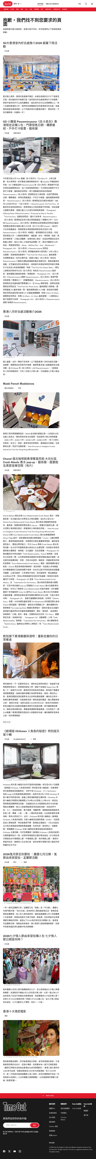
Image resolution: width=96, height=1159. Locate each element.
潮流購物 (36, 9)
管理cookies (53, 1135)
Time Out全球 (76, 1108)
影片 (42, 9)
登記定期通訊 (65, 1108)
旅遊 (31, 9)
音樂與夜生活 (56, 9)
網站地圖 (51, 1143)
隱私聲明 (52, 1122)
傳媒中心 (52, 1108)
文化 (26, 9)
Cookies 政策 (53, 1126)
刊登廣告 (64, 1113)
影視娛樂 (64, 9)
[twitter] (9, 1151)
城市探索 (40, 4)
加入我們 (52, 1117)
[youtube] (15, 1151)
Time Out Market (63, 1119)
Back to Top (50, 1096)
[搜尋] (86, 4)
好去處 (12, 9)
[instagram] (20, 1151)
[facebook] (4, 1151)
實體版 (86, 1111)
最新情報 (6, 9)
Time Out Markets (52, 4)
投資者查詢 (53, 1113)
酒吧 (22, 9)
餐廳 (17, 9)
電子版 (86, 1115)
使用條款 (27, 1132)
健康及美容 (48, 9)
